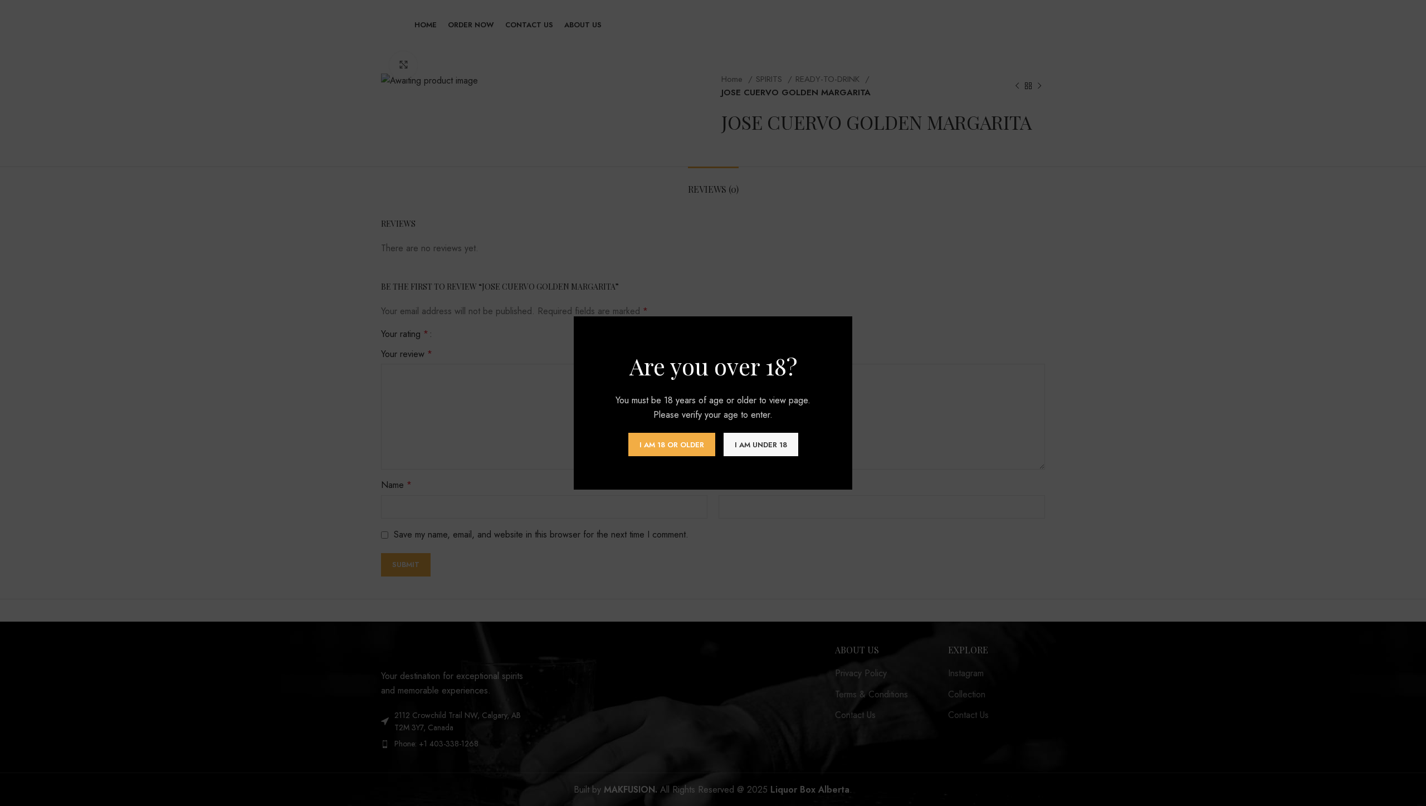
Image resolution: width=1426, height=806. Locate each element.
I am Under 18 (761, 444)
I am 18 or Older (671, 444)
